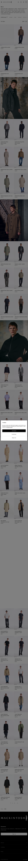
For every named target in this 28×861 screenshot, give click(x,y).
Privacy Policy (9, 427)
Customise (14, 434)
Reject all (14, 437)
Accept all (14, 430)
